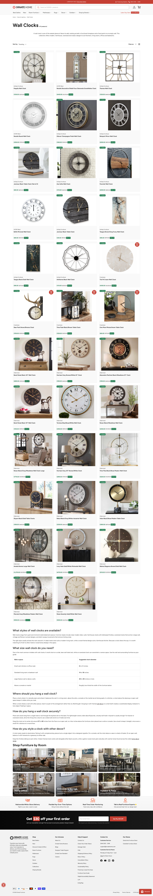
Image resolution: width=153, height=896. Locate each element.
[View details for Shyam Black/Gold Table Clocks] (33, 497)
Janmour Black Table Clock (65, 232)
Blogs (56, 847)
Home (14, 17)
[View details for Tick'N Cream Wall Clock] (119, 258)
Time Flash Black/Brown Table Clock (68, 327)
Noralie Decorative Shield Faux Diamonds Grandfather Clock (76, 88)
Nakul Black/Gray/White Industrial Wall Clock (72, 518)
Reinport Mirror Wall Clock (108, 136)
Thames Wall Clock (106, 88)
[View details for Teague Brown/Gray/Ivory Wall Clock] (119, 210)
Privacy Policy (116, 892)
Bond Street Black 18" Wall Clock (24, 423)
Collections (35, 866)
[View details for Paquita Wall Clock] (33, 67)
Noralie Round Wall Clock (22, 136)
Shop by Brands (36, 870)
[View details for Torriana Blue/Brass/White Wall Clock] (76, 402)
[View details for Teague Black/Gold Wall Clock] (33, 258)
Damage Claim (82, 847)
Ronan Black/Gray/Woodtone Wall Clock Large (29, 471)
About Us (57, 840)
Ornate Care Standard (61, 853)
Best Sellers (35, 840)
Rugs (33, 857)
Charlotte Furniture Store (130, 843)
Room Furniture (36, 850)
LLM (79, 879)
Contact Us (81, 840)
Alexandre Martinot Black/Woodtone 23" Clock (115, 375)
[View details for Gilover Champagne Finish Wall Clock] (76, 115)
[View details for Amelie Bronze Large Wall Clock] (33, 545)
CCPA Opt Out (136, 892)
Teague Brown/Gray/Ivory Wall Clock (112, 232)
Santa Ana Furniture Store (130, 840)
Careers (57, 857)
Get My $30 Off (118, 819)
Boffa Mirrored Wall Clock (22, 232)
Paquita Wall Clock (20, 88)
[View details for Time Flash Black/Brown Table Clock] (76, 306)
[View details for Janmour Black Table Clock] (76, 210)
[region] (33, 67)
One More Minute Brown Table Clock (112, 327)
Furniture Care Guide (83, 873)
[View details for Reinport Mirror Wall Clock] (119, 115)
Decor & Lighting (21, 17)
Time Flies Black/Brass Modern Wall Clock (113, 471)
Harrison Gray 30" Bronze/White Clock (69, 471)
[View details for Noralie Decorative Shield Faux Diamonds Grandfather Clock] (76, 67)
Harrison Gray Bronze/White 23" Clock (69, 375)
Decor (34, 860)
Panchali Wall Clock (106, 184)
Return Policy (81, 857)
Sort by (15, 44)
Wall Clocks (30, 17)
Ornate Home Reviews (61, 843)
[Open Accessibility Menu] (3, 885)
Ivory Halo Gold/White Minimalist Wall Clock (71, 566)
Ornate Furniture (21, 892)
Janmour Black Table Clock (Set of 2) (26, 184)
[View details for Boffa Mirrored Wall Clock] (33, 210)
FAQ (79, 850)
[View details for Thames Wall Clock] (119, 67)
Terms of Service (126, 892)
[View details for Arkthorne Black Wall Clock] (76, 258)
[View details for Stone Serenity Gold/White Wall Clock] (76, 593)
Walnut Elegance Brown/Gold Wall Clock (113, 566)
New (33, 843)
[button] (139, 7)
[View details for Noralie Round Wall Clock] (33, 115)
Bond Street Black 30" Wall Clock (25, 375)
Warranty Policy (82, 863)
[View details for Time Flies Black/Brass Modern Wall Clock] (119, 449)
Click (101, 856)
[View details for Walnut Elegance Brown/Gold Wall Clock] (119, 545)
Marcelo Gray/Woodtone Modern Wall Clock (28, 614)
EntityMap (80, 883)
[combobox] (82, 7)
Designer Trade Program (62, 850)
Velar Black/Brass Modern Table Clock (112, 518)
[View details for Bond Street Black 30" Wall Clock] (33, 354)
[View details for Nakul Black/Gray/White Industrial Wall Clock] (76, 497)
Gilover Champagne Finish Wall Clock (69, 136)
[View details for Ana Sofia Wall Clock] (76, 163)
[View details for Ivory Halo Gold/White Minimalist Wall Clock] (76, 545)
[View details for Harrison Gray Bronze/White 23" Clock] (76, 354)
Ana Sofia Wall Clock (63, 184)
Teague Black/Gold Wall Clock (24, 279)
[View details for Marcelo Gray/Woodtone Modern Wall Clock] (33, 593)
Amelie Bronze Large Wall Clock (24, 566)
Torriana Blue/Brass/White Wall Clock (69, 423)
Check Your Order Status (85, 843)
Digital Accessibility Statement (86, 876)
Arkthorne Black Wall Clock (66, 279)
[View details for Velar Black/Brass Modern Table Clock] (119, 497)
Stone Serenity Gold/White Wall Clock (69, 614)
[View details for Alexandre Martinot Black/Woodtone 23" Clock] (119, 354)
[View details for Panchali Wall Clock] (119, 163)
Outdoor (34, 863)
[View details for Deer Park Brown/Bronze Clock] (33, 306)
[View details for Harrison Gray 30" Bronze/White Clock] (76, 449)
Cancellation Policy (83, 860)
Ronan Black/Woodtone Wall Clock (111, 423)
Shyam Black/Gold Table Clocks (24, 518)
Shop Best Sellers (81, 1)
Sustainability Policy (83, 866)
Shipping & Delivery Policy (85, 853)
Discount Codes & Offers (39, 847)
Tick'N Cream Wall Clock (108, 279)
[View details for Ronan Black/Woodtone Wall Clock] (119, 402)
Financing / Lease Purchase (85, 870)
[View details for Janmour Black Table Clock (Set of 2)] (33, 163)
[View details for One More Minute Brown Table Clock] (119, 306)
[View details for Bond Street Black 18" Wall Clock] (33, 402)
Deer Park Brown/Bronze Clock (24, 327)
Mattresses (35, 853)
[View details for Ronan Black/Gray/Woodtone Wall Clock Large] (33, 449)
